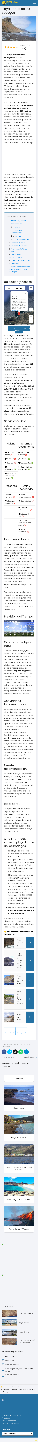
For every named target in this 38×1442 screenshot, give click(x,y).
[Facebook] (4, 1051)
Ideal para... (15, 263)
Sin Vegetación (22, 1033)
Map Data (27, 324)
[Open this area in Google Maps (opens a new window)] (8, 324)
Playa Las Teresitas (12, 1365)
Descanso (19, 236)
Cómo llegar (15, 310)
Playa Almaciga (29, 1057)
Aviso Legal (6, 1418)
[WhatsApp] (20, 1051)
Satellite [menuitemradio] (19, 288)
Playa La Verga (11, 1356)
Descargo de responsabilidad (13, 1415)
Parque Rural (9, 1033)
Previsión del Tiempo (19, 246)
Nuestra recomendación (21, 260)
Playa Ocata (10, 1360)
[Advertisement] (19, 158)
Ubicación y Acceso (18, 221)
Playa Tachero (8, 1057)
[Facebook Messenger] (9, 1051)
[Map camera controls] (31, 309)
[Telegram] (26, 1051)
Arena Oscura (21, 1029)
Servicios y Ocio (17, 224)
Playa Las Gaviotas (12, 1375)
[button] (19, 314)
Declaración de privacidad (11, 1423)
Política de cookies (9, 1421)
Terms (31, 324)
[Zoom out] (31, 321)
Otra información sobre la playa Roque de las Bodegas (20, 269)
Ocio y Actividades (22, 239)
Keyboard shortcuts (18, 324)
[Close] (25, 293)
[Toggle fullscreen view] (31, 288)
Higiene (17, 227)
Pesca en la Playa (18, 243)
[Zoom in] (31, 317)
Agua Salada (9, 1029)
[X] (15, 1051)
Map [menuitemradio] (9, 288)
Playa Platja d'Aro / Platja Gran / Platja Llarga (19, 1370)
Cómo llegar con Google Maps (20, 329)
